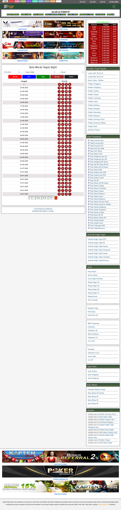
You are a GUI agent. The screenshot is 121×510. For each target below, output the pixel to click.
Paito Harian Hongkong (98, 207)
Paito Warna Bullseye (97, 194)
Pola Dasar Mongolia (106, 422)
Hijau (43, 77)
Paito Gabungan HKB (97, 226)
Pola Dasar (91, 312)
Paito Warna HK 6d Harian (99, 167)
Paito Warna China (96, 196)
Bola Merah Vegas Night (43, 67)
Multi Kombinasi (93, 334)
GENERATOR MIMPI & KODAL (43, 211)
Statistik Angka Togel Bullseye (98, 260)
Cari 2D (90, 360)
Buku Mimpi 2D (93, 396)
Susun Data (92, 356)
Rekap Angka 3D (93, 286)
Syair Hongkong (93, 378)
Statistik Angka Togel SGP (97, 239)
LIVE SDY (83, 2)
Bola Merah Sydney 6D (98, 218)
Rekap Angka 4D (93, 289)
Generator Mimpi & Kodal (96, 389)
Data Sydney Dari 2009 (98, 172)
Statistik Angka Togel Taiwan (98, 253)
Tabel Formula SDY (97, 146)
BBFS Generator (93, 323)
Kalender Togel (93, 308)
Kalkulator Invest (93, 353)
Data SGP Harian (96, 151)
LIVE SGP (93, 2)
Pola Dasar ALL (93, 315)
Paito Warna (92, 271)
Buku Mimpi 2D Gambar (96, 393)
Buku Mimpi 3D (93, 400)
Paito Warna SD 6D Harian (99, 183)
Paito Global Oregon (97, 220)
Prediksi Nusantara (94, 112)
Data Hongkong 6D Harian (99, 162)
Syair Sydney (92, 371)
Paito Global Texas (96, 223)
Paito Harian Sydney (97, 212)
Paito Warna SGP (96, 154)
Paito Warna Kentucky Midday (100, 204)
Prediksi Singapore (94, 84)
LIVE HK (102, 2)
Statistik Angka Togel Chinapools (99, 250)
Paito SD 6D (94, 180)
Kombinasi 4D (92, 330)
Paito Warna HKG (96, 170)
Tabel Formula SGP (97, 140)
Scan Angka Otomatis (95, 279)
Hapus (5, 1)
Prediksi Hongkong (94, 87)
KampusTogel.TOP (103, 504)
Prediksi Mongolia (94, 109)
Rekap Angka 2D (93, 282)
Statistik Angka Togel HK (96, 243)
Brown (57, 77)
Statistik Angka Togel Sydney (98, 246)
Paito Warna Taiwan (97, 191)
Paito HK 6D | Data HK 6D (99, 164)
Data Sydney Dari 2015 (98, 175)
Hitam (71, 77)
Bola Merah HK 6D (96, 215)
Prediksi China (93, 101)
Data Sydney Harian (97, 178)
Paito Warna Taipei (105, 443)
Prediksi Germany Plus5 (96, 119)
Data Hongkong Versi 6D (98, 159)
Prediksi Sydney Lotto (106, 419)
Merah (15, 77)
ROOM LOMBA (113, 2)
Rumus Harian (92, 275)
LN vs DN (91, 341)
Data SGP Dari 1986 (97, 148)
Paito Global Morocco (97, 228)
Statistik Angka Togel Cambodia (99, 257)
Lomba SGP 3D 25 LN (95, 73)
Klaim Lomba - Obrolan (96, 80)
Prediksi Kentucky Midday (97, 123)
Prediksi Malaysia (94, 116)
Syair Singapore (93, 375)
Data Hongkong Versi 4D (98, 156)
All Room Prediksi (94, 130)
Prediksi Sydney (93, 91)
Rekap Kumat (92, 296)
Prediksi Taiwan (93, 94)
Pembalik (91, 349)
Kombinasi (91, 327)
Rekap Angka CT (93, 293)
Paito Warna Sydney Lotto (108, 432)
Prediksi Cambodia (94, 98)
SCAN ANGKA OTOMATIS (43, 209)
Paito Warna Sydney (97, 186)
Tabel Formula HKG (97, 143)
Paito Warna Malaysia (97, 199)
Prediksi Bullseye (94, 105)
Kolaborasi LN (92, 337)
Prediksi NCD (92, 126)
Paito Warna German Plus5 (99, 202)
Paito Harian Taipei (105, 417)
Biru (29, 77)
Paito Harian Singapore (98, 210)
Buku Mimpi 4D (93, 404)
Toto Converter (93, 300)
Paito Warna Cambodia (98, 188)
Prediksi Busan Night (106, 430)
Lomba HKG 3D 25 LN (95, 77)
